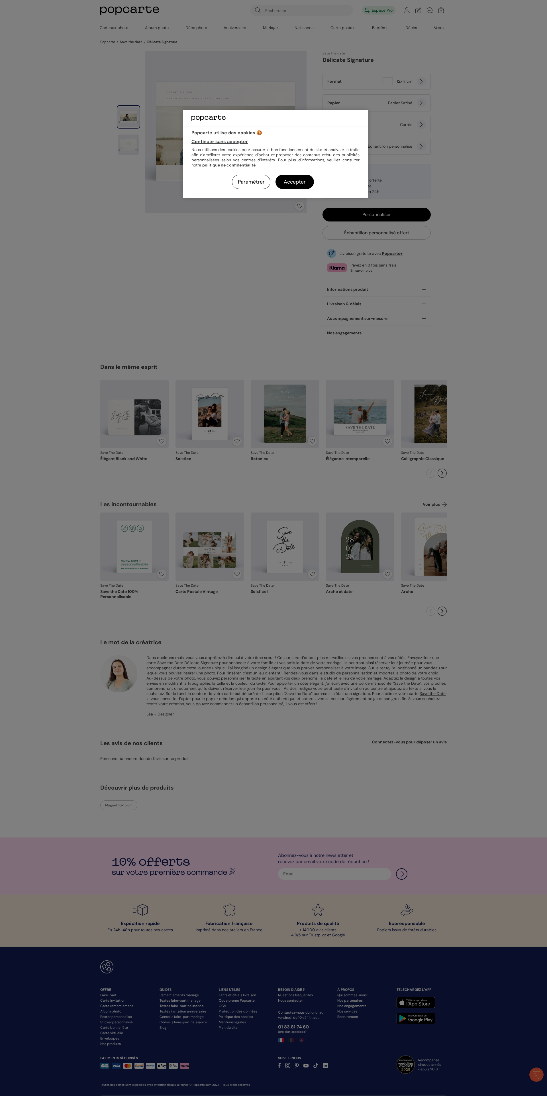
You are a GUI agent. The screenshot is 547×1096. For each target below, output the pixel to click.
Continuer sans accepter (219, 141)
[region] (275, 154)
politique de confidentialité (229, 165)
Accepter (295, 181)
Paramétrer (251, 181)
